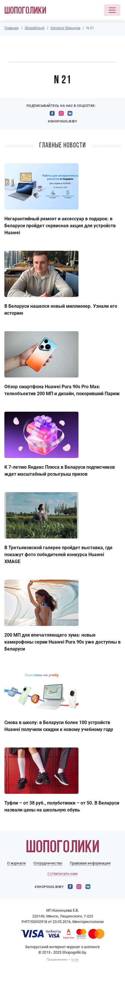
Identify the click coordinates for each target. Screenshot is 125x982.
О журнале (16, 863)
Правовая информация (90, 863)
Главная (11, 28)
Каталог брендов (65, 28)
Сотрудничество (47, 863)
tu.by (75, 959)
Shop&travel (34, 28)
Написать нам (64, 873)
